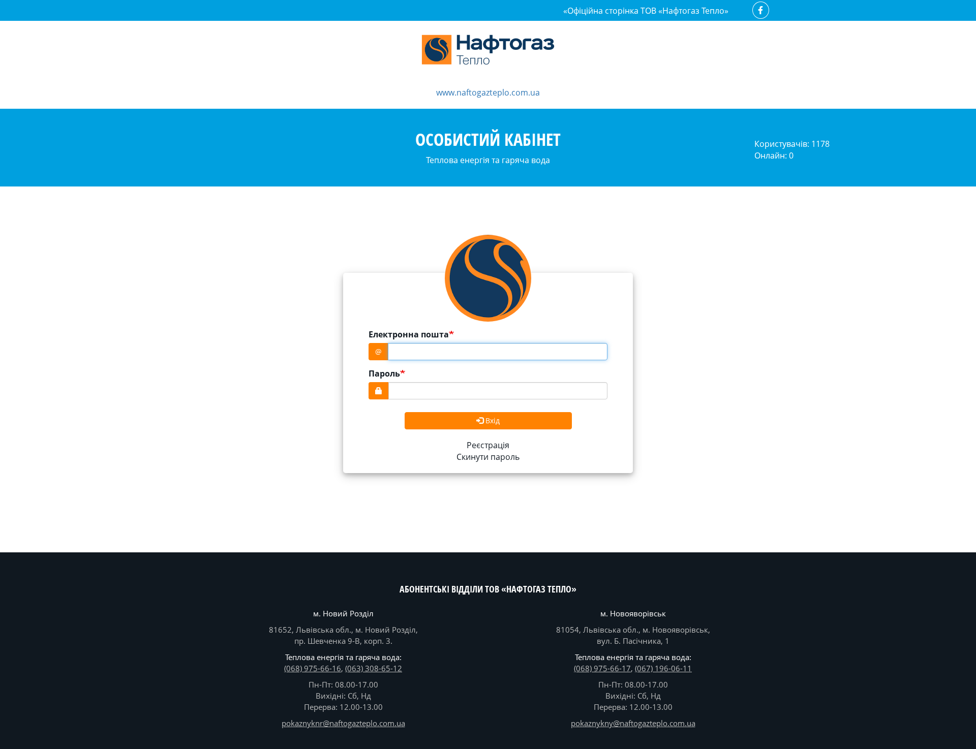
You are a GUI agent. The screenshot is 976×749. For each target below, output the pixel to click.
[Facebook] (762, 10)
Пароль (384, 373)
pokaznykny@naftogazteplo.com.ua (633, 723)
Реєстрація (488, 445)
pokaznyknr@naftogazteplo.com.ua (343, 723)
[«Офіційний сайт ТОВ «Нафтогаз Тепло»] (488, 51)
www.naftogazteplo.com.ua (488, 92)
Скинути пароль (488, 456)
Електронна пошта (409, 334)
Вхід (491, 420)
